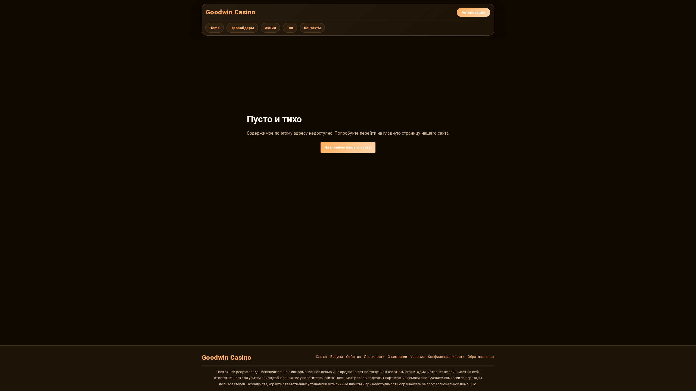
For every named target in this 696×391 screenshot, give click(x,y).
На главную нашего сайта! (348, 147)
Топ (290, 28)
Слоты (321, 357)
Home (214, 28)
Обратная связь (481, 357)
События (353, 357)
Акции (270, 28)
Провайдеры (242, 28)
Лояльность (374, 357)
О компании (397, 357)
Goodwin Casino (231, 12)
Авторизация (473, 12)
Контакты (312, 28)
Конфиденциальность (446, 357)
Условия (417, 357)
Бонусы (336, 357)
